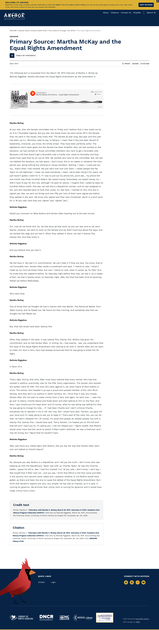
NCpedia (137, 13)
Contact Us (126, 13)
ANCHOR (13, 30)
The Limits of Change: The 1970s (62, 30)
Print (127, 64)
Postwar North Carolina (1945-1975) (32, 30)
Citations (115, 13)
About (106, 13)
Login (53, 582)
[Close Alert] (157, 1)
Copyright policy (142, 619)
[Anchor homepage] (14, 16)
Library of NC (18, 541)
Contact (41, 582)
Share (135, 64)
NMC (138, 622)
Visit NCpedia (146, 5)
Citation (144, 64)
